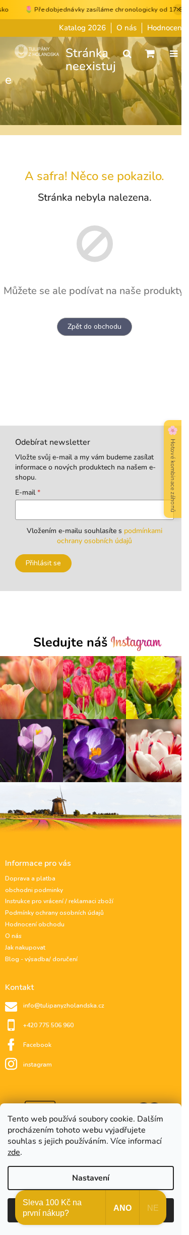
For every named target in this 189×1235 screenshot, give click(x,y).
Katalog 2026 (82, 28)
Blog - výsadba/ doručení (41, 959)
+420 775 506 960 (48, 1025)
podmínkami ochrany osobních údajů (109, 536)
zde (14, 1152)
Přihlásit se (43, 563)
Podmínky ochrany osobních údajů (54, 913)
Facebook (37, 1045)
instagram (37, 1065)
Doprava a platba (30, 878)
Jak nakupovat (25, 948)
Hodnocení (165, 28)
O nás (126, 28)
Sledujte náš (72, 643)
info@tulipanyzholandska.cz (63, 1006)
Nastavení (90, 1178)
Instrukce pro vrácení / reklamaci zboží (59, 901)
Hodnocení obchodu (35, 924)
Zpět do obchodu (94, 326)
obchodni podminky (34, 890)
